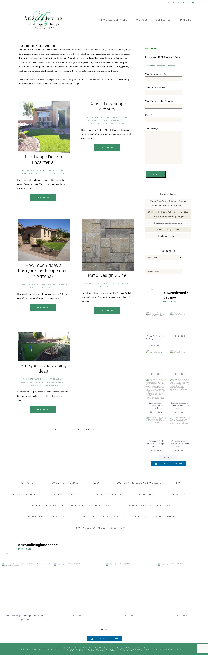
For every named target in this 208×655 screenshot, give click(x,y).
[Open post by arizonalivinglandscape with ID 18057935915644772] (156, 389)
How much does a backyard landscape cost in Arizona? (43, 271)
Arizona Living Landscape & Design (43, 19)
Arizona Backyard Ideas (33, 170)
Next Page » (90, 430)
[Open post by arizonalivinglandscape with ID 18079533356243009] (156, 322)
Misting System (34, 385)
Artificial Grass (56, 170)
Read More (43, 198)
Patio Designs (117, 123)
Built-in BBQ (93, 120)
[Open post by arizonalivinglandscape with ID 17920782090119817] (180, 389)
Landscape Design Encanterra (43, 159)
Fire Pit (39, 382)
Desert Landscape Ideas (32, 173)
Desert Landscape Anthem (107, 106)
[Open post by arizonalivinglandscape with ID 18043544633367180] (180, 427)
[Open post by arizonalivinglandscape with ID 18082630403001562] (180, 322)
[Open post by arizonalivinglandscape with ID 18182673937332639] (156, 427)
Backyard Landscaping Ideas (43, 368)
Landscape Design (56, 173)
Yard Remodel (48, 287)
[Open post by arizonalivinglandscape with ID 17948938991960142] (156, 360)
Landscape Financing (168, 236)
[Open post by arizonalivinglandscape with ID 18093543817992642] (180, 360)
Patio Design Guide (107, 275)
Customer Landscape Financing (160, 66)
